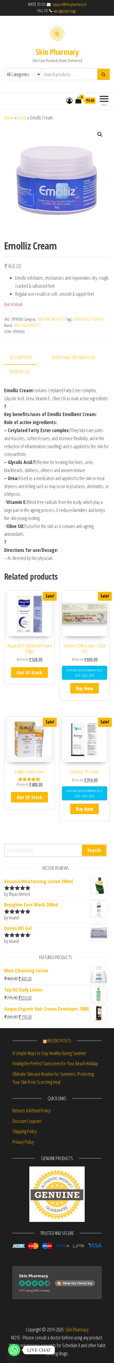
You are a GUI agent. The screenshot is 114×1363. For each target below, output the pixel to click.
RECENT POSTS (59, 1040)
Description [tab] (21, 357)
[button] (100, 134)
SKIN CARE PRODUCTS (51, 319)
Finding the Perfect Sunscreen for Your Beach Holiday (55, 1063)
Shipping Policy (24, 1131)
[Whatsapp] (14, 1350)
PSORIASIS (97, 319)
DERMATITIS (81, 319)
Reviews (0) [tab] (20, 371)
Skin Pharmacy (57, 52)
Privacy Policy (23, 1141)
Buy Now (84, 688)
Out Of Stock (29, 672)
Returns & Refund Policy (31, 1110)
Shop (22, 117)
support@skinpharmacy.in (68, 4)
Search (94, 850)
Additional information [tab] (73, 357)
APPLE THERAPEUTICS (27, 325)
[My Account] (69, 100)
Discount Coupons (27, 1121)
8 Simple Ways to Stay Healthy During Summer (49, 1053)
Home (9, 117)
